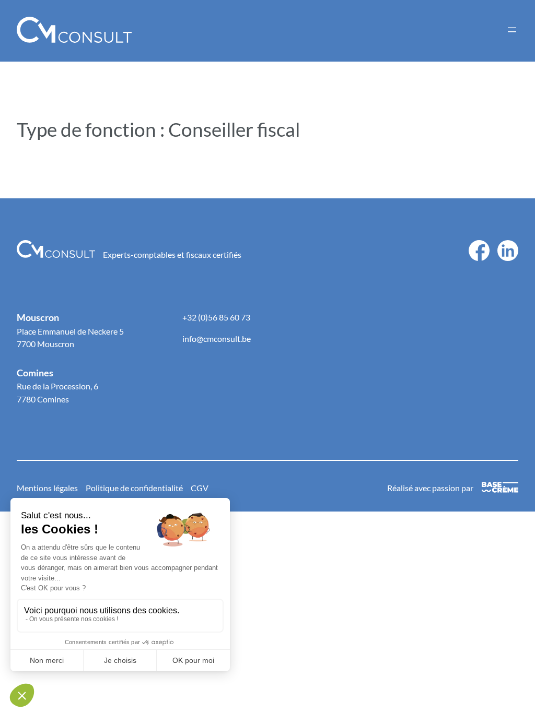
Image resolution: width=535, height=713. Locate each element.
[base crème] (500, 488)
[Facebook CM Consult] (479, 246)
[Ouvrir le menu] (512, 29)
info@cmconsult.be (216, 338)
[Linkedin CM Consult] (507, 246)
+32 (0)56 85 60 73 (216, 317)
